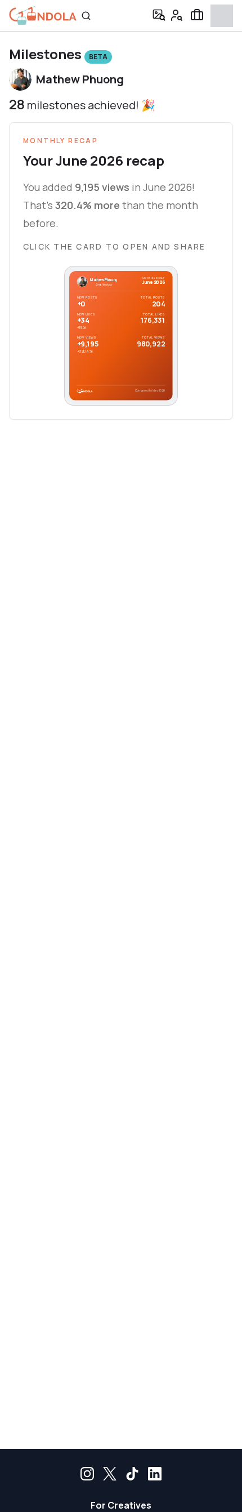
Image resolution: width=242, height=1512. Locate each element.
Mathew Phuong (80, 79)
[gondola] (43, 15)
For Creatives (121, 1505)
